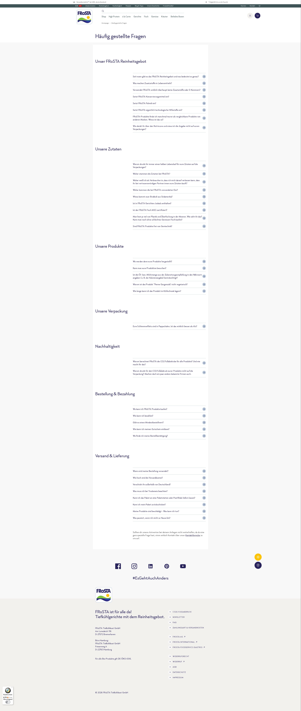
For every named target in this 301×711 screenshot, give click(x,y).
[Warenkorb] (257, 15)
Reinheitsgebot (104, 6)
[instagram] (134, 566)
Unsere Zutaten (90, 6)
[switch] (8, 702)
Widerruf (177, 662)
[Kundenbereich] (250, 15)
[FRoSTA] (84, 17)
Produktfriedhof (168, 6)
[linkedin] (150, 566)
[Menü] (11, 687)
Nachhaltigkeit (117, 6)
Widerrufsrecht (181, 656)
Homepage (105, 23)
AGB (175, 667)
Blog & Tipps (139, 6)
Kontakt (252, 6)
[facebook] (118, 566)
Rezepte (128, 6)
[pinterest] (167, 566)
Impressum (178, 677)
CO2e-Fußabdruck (182, 612)
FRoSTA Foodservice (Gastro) (187, 647)
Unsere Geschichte (153, 6)
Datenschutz (179, 672)
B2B (78, 6)
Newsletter (179, 617)
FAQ (174, 622)
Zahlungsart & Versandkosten (188, 628)
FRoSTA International (184, 642)
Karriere (243, 6)
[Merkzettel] (259, 6)
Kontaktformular (192, 535)
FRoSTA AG (178, 637)
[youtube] (183, 566)
